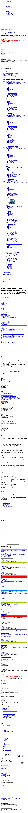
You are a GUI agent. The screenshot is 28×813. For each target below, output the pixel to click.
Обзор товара (3, 312)
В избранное (3, 561)
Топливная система (12, 232)
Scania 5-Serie (16, 257)
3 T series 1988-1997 (12, 242)
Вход (4, 16)
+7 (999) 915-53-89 (5, 63)
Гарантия (8, 5)
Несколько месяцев (7, 506)
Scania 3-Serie (16, 238)
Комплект (3, 315)
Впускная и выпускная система (15, 83)
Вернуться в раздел (5, 311)
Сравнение (10, 560)
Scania (8, 77)
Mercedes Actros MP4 (20, 131)
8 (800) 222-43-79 (4, 32)
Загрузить (13, 495)
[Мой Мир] (5, 402)
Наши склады (9, 8)
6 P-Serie (10, 266)
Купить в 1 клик (12, 396)
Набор (2, 314)
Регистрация (6, 18)
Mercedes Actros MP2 (20, 98)
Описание (3, 316)
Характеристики (4, 317)
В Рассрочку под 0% (5, 672)
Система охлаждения (13, 94)
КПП (9, 88)
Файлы (2, 323)
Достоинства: (4, 508)
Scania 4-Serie (16, 252)
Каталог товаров (4, 69)
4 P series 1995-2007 (12, 253)
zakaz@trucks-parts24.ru (6, 775)
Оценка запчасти (9, 14)
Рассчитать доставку (15, 398)
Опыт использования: (5, 500)
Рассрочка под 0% (14, 397)
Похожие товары (4, 321)
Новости (8, 12)
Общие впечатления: (5, 532)
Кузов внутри (11, 89)
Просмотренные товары (6, 709)
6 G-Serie (10, 264)
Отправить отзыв (23, 543)
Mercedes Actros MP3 (20, 115)
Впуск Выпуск (11, 224)
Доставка (8, 4)
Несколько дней (6, 503)
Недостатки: (3, 520)
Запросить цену (12, 810)
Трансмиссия (11, 96)
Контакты (8, 6)
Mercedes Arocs (14, 76)
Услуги (7, 11)
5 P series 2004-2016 (12, 259)
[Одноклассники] (3, 402)
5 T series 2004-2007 (12, 261)
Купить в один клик (15, 798)
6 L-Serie (10, 265)
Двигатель (10, 84)
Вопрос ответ (9, 13)
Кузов (9, 227)
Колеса (9, 102)
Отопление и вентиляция (14, 174)
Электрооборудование (13, 97)
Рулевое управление (12, 93)
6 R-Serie (10, 267)
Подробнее (3, 559)
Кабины (10, 110)
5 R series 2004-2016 (12, 260)
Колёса (9, 87)
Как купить (8, 2)
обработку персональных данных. (15, 52)
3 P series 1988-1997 (12, 240)
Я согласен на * (13, 797)
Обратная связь (9, 7)
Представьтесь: (4, 543)
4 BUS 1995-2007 (18, 244)
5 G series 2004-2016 (12, 258)
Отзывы (7, 9)
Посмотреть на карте (7, 762)
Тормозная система (12, 95)
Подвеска (10, 91)
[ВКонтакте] (1, 402)
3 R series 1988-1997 (12, 241)
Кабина (10, 86)
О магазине (8, 1)
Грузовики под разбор (19, 79)
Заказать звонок (11, 32)
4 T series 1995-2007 (12, 255)
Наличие (2, 322)
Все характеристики (5, 374)
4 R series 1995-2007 (12, 254)
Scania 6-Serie (16, 262)
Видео (2, 324)
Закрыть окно (4, 62)
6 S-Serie (10, 268)
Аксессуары (3, 318)
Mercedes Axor (14, 75)
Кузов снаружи (11, 90)
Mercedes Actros (14, 73)
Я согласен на (13, 52)
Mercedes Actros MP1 (20, 82)
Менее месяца (6, 505)
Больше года (6, 504)
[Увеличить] (14, 328)
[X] (7, 402)
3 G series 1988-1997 (12, 239)
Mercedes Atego (14, 74)
